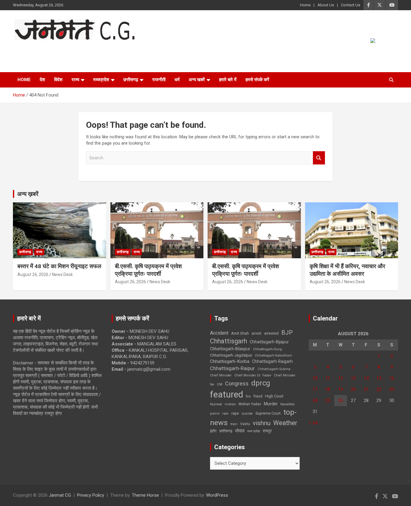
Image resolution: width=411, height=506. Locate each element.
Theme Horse (145, 495)
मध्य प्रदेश (253, 431)
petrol (215, 414)
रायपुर (267, 430)
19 (340, 389)
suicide (247, 414)
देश (42, 79)
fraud (257, 396)
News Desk (62, 274)
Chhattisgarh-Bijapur (269, 341)
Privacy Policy (90, 495)
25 (327, 400)
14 (366, 378)
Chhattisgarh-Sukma (274, 369)
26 (340, 400)
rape (235, 413)
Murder (271, 403)
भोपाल (240, 431)
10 (315, 378)
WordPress (217, 495)
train (233, 424)
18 (327, 389)
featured (226, 394)
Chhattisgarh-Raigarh (272, 361)
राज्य (75, 79)
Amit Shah (240, 333)
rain (225, 413)
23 (391, 389)
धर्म (177, 79)
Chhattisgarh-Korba (229, 361)
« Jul (313, 422)
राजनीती (158, 79)
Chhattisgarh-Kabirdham (273, 355)
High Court (274, 396)
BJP (287, 332)
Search (319, 158)
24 (315, 400)
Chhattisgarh (228, 341)
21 (366, 389)
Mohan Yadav (250, 404)
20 (353, 389)
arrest (256, 333)
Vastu (245, 424)
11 (327, 378)
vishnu (261, 423)
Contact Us (350, 5)
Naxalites (287, 404)
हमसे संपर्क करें (257, 79)
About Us (325, 5)
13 (353, 378)
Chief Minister (221, 375)
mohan (230, 404)
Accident (219, 333)
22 (378, 389)
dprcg (260, 383)
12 (340, 378)
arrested (271, 333)
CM (219, 384)
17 (315, 389)
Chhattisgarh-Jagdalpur (231, 355)
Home (305, 5)
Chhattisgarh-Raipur (232, 368)
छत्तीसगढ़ (225, 431)
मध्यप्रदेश (101, 79)
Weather (285, 423)
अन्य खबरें (197, 79)
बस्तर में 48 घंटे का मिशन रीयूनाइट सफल (59, 266)
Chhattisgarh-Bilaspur (230, 348)
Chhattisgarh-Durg (267, 349)
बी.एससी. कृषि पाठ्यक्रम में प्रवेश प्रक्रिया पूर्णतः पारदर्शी (148, 270)
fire (248, 396)
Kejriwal (216, 404)
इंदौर (213, 431)
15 (378, 378)
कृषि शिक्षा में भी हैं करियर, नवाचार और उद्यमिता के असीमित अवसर (347, 270)
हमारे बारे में (227, 79)
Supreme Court (268, 413)
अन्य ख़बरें (28, 194)
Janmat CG (42, 49)
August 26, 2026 (32, 274)
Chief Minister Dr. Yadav (252, 375)
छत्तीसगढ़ (130, 79)
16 (391, 378)
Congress (237, 383)
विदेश (58, 79)
